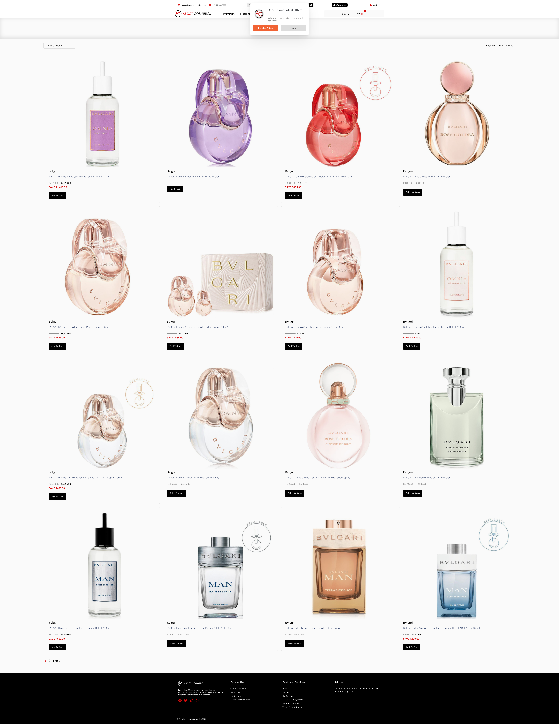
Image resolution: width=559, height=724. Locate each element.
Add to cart (57, 195)
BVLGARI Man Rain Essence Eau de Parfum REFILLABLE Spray (200, 628)
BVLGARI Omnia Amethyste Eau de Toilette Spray (193, 176)
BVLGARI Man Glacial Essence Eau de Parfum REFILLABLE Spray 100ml (441, 628)
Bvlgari (53, 171)
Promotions (229, 13)
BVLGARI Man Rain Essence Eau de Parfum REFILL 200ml (79, 628)
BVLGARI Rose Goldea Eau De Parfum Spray (426, 176)
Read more (175, 189)
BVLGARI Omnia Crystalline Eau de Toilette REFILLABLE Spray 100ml (85, 477)
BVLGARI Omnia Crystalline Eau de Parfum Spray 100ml (78, 327)
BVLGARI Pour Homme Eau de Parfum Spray (426, 477)
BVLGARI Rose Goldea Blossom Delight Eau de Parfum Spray (317, 477)
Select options (413, 192)
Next (56, 660)
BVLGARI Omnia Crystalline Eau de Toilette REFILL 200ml (433, 327)
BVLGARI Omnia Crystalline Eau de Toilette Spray (193, 477)
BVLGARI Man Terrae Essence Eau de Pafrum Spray (312, 628)
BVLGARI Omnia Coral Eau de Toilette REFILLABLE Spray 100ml (319, 176)
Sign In (345, 14)
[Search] (311, 5)
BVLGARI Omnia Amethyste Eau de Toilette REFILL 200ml (79, 176)
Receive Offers (265, 28)
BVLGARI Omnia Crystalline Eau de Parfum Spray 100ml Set (199, 327)
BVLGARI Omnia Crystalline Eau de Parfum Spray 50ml (314, 327)
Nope (293, 28)
